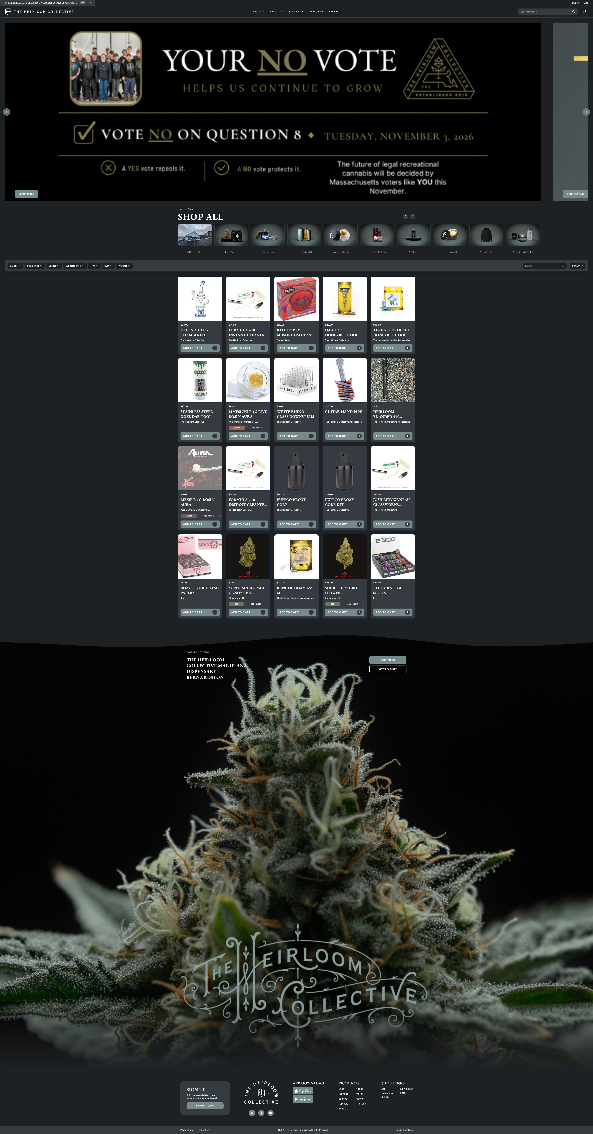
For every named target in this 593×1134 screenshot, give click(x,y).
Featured (344, 1093)
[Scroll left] (405, 216)
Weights (122, 265)
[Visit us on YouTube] (270, 1113)
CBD (106, 265)
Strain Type (33, 265)
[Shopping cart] (584, 11)
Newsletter (406, 1088)
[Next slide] (586, 112)
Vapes (359, 1088)
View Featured (388, 669)
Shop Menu (388, 660)
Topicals (343, 1103)
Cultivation (387, 1093)
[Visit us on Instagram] (261, 1113)
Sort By (576, 265)
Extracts (343, 1108)
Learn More (26, 194)
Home (181, 209)
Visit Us (385, 1097)
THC (92, 265)
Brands (14, 265)
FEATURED (316, 11)
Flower (360, 1098)
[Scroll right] (412, 216)
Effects (52, 265)
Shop (341, 1088)
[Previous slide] (7, 112)
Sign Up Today (205, 1105)
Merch (359, 1093)
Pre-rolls (361, 1103)
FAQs (403, 1093)
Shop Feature (575, 194)
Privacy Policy (187, 1130)
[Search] (573, 11)
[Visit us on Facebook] (252, 1113)
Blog (383, 1088)
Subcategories (73, 265)
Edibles (343, 1098)
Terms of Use (204, 1130)
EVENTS (334, 11)
